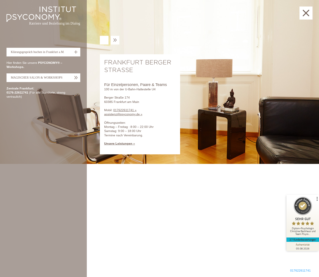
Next (115, 40)
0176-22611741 (17, 92)
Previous (105, 40)
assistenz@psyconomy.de (122, 114)
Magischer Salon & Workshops (36, 77)
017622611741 (123, 110)
